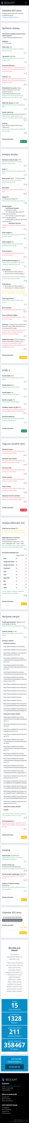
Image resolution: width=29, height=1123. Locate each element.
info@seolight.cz (14, 1061)
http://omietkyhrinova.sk (11, 17)
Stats (27, 1120)
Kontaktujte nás (14, 1067)
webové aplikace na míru (23, 1121)
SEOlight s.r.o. (21, 1120)
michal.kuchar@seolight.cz (13, 1086)
